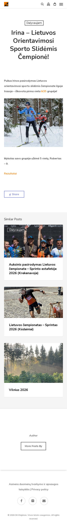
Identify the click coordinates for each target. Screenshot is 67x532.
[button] (61, 4)
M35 (44, 91)
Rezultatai (10, 173)
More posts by (33, 446)
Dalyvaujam (34, 22)
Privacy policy (39, 489)
